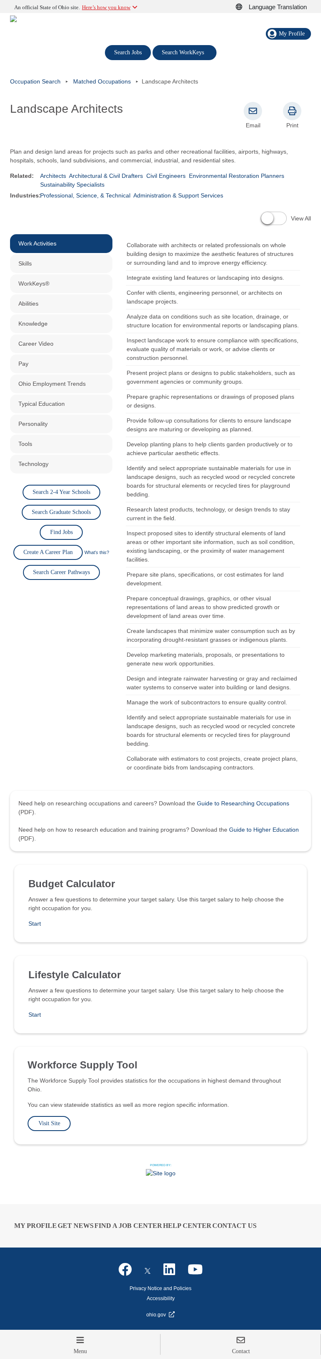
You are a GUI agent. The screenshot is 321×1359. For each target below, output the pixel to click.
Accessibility (161, 1298)
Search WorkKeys (184, 52)
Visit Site (49, 1123)
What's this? (96, 552)
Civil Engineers (166, 175)
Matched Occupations (102, 81)
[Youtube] (195, 1269)
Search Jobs (128, 52)
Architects (53, 175)
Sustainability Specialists (72, 184)
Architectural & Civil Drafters (106, 175)
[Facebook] (125, 1269)
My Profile (35, 1225)
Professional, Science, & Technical (85, 195)
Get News (76, 1225)
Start (34, 923)
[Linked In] (169, 1269)
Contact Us (234, 1225)
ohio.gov (156, 1315)
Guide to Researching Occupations (243, 803)
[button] (244, 7)
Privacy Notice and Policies (160, 1288)
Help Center (187, 1225)
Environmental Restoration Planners (236, 175)
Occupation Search (35, 81)
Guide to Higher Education (264, 829)
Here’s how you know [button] (106, 7)
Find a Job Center (128, 1225)
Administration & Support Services (178, 195)
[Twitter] (147, 1269)
